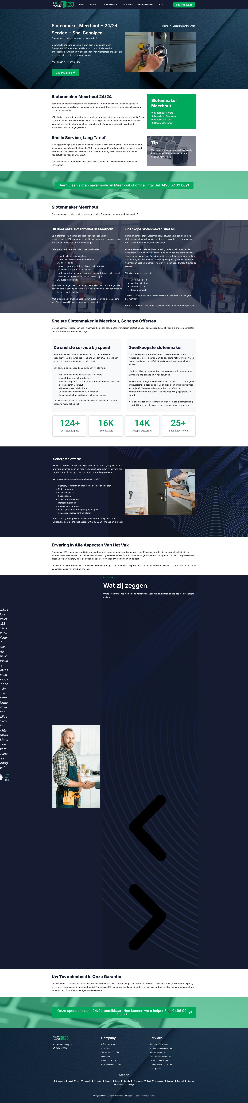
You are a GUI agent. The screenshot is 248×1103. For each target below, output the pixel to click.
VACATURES (128, 5)
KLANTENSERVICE (145, 5)
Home (81, 5)
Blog (161, 5)
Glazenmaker (108, 5)
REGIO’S (93, 5)
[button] (160, 52)
